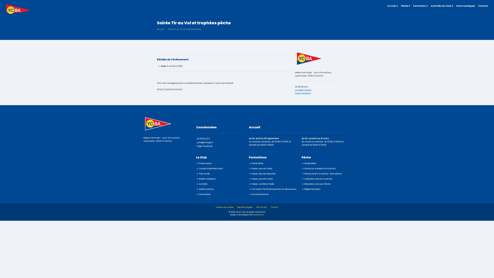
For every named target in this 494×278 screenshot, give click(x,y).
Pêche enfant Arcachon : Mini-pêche (323, 173)
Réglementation (312, 189)
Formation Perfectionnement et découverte (274, 189)
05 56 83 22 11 (301, 86)
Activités (203, 184)
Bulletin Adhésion (207, 178)
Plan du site (261, 207)
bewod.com (258, 214)
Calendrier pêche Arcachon (318, 178)
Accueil (160, 29)
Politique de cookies (225, 207)
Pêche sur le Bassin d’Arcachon (320, 168)
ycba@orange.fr (303, 90)
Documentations (260, 194)
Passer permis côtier (262, 168)
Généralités (257, 163)
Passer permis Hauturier (264, 173)
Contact (274, 207)
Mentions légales (245, 207)
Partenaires (205, 194)
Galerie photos (206, 189)
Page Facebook (303, 93)
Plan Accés (204, 173)
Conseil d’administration (211, 168)
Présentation (205, 163)
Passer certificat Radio (263, 184)
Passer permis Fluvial (262, 178)
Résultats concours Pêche (317, 184)
